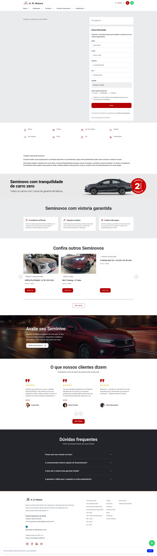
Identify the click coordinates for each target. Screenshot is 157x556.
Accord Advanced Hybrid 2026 (94, 509)
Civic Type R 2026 (91, 500)
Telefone (94, 61)
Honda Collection (111, 518)
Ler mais (28, 400)
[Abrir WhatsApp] (152, 543)
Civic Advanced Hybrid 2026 (94, 506)
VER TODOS (78, 305)
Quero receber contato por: (99, 91)
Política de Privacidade (123, 113)
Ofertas (108, 500)
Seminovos (36, 8)
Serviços (48, 8)
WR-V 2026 (89, 518)
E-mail (93, 51)
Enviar (111, 105)
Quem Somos (122, 500)
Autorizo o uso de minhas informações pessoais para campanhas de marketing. (110, 98)
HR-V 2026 (89, 521)
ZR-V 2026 (89, 512)
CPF (92, 71)
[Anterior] (20, 277)
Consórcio (109, 506)
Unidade (93, 80)
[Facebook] (32, 544)
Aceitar (150, 550)
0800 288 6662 (36, 519)
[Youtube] (41, 544)
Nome (93, 41)
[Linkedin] (37, 544)
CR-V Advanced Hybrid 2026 (94, 515)
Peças (108, 512)
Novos (25, 8)
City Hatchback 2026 (92, 503)
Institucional (80, 8)
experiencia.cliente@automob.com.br (42, 521)
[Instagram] (27, 544)
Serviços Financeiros (63, 8)
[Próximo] (136, 277)
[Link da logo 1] (33, 3)
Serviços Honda (110, 509)
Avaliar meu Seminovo (35, 345)
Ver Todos (89, 524)
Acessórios (109, 515)
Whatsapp (104, 93)
